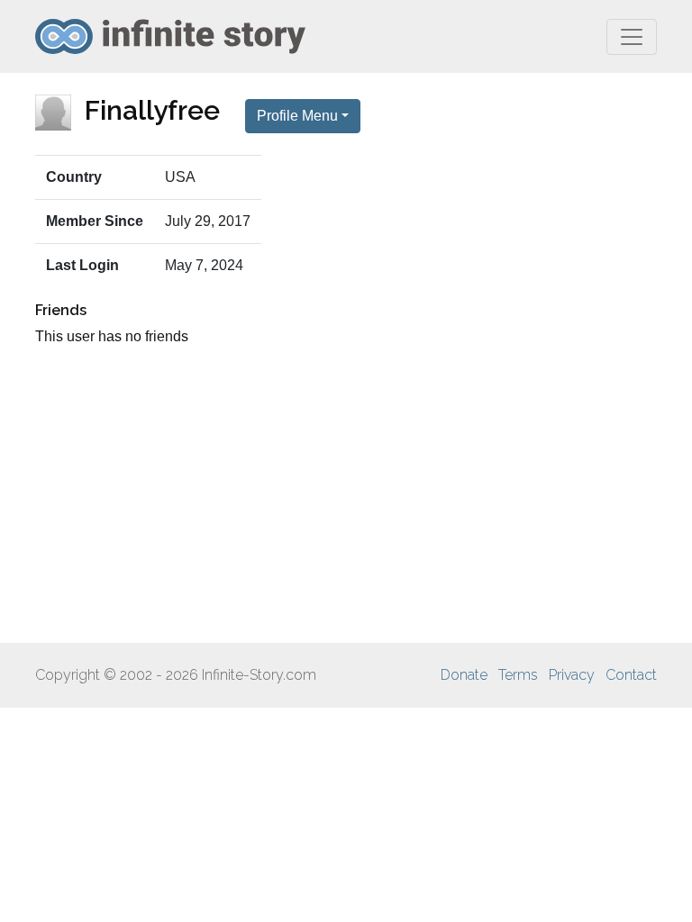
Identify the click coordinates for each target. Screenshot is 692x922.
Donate (464, 674)
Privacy (572, 674)
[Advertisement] (346, 495)
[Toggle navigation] (631, 37)
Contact (631, 674)
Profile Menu (297, 115)
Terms (518, 674)
